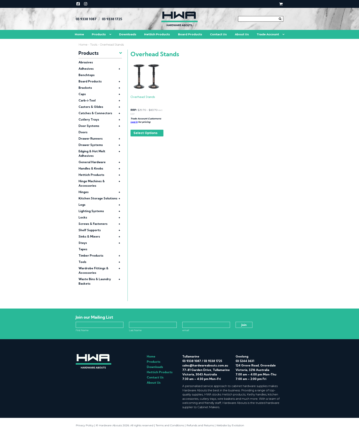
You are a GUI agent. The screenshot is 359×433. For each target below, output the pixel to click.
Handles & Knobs (91, 168)
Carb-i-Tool (87, 100)
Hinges (84, 192)
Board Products (190, 34)
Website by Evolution (230, 425)
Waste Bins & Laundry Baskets (95, 281)
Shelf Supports (90, 230)
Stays (83, 243)
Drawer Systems (91, 145)
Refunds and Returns (200, 425)
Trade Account (268, 34)
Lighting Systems (91, 211)
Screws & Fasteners (93, 224)
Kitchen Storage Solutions (98, 198)
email (185, 330)
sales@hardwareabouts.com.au (205, 365)
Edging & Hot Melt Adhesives (92, 153)
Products (99, 34)
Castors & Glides (91, 107)
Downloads (127, 34)
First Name (82, 330)
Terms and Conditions (170, 425)
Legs (82, 205)
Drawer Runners (91, 138)
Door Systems (89, 126)
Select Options (145, 133)
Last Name (135, 330)
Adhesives (86, 68)
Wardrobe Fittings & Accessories (93, 270)
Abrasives (86, 62)
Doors (83, 132)
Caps (82, 94)
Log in (134, 122)
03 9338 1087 (86, 19)
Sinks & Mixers (89, 236)
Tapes (83, 249)
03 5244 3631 (245, 361)
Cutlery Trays (89, 119)
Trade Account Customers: (146, 118)
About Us (242, 34)
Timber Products (91, 255)
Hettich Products (157, 34)
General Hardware (92, 162)
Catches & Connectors (95, 113)
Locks (83, 217)
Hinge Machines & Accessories (92, 183)
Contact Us (218, 34)
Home (79, 34)
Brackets (85, 88)
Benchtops (87, 75)
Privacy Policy (84, 425)
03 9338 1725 (112, 19)
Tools (93, 44)
